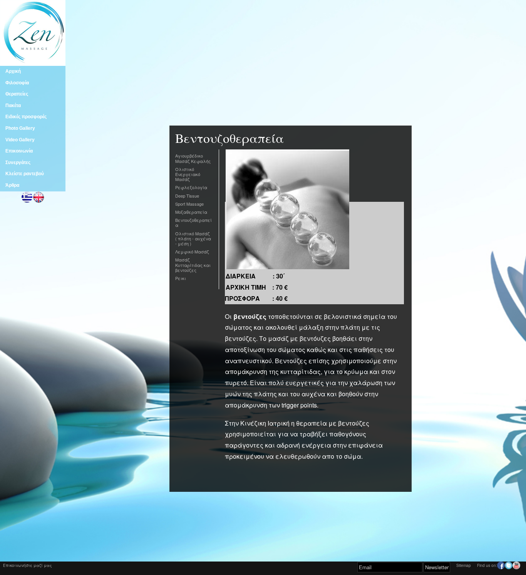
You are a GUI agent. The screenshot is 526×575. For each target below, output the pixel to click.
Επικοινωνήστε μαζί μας (27, 565)
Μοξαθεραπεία (191, 212)
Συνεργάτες (17, 162)
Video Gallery (20, 139)
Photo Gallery (20, 128)
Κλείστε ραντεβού (24, 173)
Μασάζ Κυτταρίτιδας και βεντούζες (193, 264)
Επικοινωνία (19, 151)
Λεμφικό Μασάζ (192, 251)
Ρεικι (180, 278)
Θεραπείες (16, 94)
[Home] (32, 62)
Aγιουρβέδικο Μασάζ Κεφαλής (193, 158)
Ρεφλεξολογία (191, 187)
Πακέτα (13, 105)
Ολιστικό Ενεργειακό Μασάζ (187, 174)
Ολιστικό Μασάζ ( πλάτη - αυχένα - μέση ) (193, 238)
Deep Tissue (187, 196)
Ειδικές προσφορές (26, 116)
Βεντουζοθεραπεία (193, 222)
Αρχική (13, 71)
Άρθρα (12, 185)
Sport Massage (189, 204)
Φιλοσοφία (17, 82)
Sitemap (463, 565)
